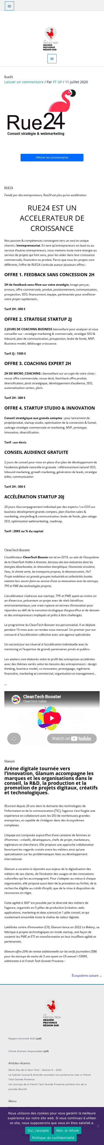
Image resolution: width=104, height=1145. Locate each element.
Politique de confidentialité (53, 1138)
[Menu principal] (52, 58)
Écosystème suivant (87, 975)
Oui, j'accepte (38, 1130)
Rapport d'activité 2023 (22, 1038)
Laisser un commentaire (24, 82)
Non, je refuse (67, 1130)
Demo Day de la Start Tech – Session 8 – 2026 (34, 1070)
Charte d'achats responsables (25, 1051)
